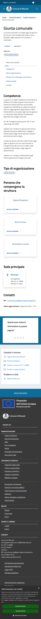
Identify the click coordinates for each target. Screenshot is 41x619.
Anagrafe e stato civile (12, 465)
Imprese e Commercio (12, 471)
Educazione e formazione (13, 484)
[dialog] (20, 602)
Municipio (15, 274)
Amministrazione (15, 17)
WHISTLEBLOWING (20, 393)
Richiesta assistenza (11, 573)
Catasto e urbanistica (12, 474)
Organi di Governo (11, 435)
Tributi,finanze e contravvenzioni (16, 490)
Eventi (7, 529)
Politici (7, 448)
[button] (20, 615)
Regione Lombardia (9, 2)
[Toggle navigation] (4, 8)
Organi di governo (29, 17)
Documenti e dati (10, 455)
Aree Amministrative (12, 439)
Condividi (7, 46)
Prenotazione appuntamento (14, 563)
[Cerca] (37, 9)
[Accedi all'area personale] (33, 2)
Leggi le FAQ (9, 569)
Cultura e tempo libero (12, 468)
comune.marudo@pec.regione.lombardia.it (21, 300)
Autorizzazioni (9, 500)
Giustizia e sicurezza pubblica (14, 487)
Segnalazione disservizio (13, 566)
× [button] (39, 588)
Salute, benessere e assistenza (15, 497)
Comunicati (8, 513)
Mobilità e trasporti (11, 477)
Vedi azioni (17, 46)
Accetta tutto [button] (20, 606)
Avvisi (7, 517)
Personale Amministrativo (13, 451)
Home (4, 17)
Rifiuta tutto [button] (20, 611)
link (2, 602)
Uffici (6, 442)
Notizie (7, 510)
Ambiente (8, 494)
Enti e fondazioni (10, 445)
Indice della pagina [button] (12, 62)
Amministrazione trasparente (14, 582)
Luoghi (7, 526)
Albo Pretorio (9, 586)
